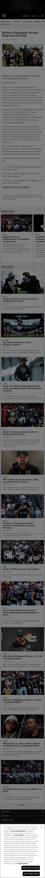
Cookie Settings (23, 863)
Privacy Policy (19, 835)
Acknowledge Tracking (31, 874)
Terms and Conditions (18, 831)
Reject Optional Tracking (31, 868)
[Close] (41, 827)
